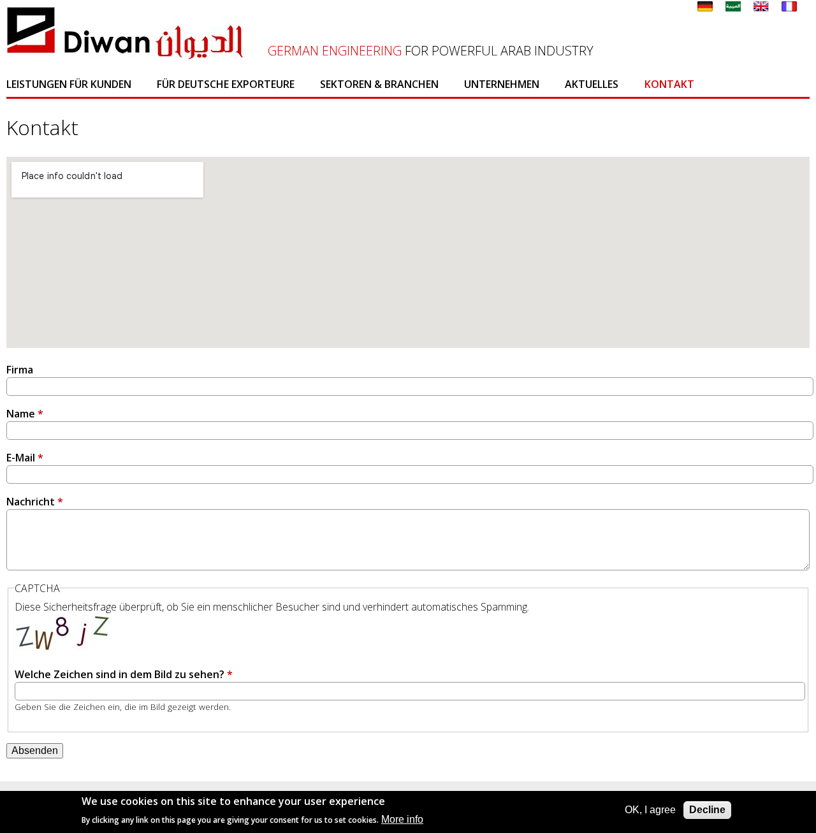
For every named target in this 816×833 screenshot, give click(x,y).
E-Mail (24, 458)
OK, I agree (650, 809)
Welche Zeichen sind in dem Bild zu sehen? (124, 674)
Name (24, 414)
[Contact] (789, 8)
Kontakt (669, 84)
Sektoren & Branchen (379, 84)
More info (402, 819)
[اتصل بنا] (733, 8)
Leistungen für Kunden (68, 84)
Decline (707, 809)
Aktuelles (591, 84)
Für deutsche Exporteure (226, 84)
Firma (19, 370)
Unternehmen (501, 84)
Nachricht (34, 502)
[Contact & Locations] (761, 8)
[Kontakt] (705, 8)
